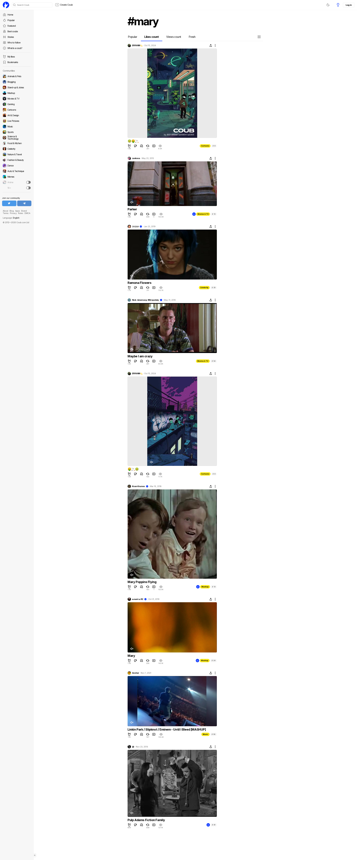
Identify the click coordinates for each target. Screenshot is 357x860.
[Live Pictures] (16, 121)
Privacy (13, 213)
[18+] (28, 187)
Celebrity (204, 287)
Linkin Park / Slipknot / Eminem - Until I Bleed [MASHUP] (167, 729)
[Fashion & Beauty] (16, 160)
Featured (11, 25)
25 (213, 287)
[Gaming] (16, 104)
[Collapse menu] (35, 855)
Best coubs (12, 31)
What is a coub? (14, 48)
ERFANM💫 (137, 45)
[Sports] (16, 132)
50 (213, 734)
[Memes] (16, 177)
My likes (11, 56)
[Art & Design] (16, 115)
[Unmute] (131, 202)
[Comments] (141, 146)
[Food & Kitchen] (16, 143)
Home (10, 14)
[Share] (210, 45)
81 (213, 825)
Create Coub (66, 4)
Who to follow (14, 42)
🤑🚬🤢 (133, 469)
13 (213, 214)
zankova (136, 158)
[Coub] (6, 5)
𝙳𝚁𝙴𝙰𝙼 (135, 226)
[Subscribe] (28, 182)
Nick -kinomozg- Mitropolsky (145, 300)
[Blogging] (16, 82)
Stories (10, 37)
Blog (12, 211)
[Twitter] (9, 203)
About (5, 211)
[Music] (16, 126)
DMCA (27, 213)
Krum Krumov (138, 486)
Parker (132, 209)
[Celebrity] (16, 149)
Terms (6, 213)
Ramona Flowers (139, 283)
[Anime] (16, 182)
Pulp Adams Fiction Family (146, 820)
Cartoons (205, 146)
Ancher (135, 673)
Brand (24, 211)
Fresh (192, 36)
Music (205, 734)
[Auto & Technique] (16, 171)
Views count (173, 36)
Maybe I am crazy (140, 356)
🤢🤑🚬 (133, 141)
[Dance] (16, 165)
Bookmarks (12, 62)
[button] (259, 36)
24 (213, 660)
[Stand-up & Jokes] (16, 87)
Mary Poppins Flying (142, 582)
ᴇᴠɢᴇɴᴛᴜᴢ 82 (137, 599)
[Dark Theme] (328, 5)
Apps (17, 211)
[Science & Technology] (16, 137)
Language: (11, 218)
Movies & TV (203, 214)
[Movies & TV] (16, 98)
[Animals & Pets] (16, 76)
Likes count (151, 36)
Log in (349, 5)
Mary (131, 655)
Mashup (205, 587)
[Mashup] (16, 93)
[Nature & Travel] (16, 154)
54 (213, 361)
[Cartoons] (16, 110)
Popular (11, 20)
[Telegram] (24, 203)
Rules (20, 213)
